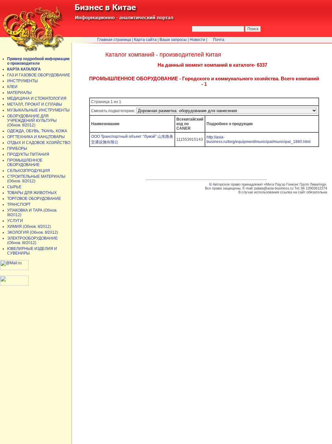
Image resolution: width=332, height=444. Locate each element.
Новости (197, 39)
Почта (218, 39)
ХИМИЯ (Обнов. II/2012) (29, 226)
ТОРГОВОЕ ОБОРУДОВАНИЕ (34, 198)
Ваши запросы (173, 39)
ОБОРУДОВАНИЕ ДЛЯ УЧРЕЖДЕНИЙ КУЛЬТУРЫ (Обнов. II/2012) (32, 120)
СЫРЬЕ (14, 187)
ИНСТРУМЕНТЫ (22, 81)
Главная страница (114, 39)
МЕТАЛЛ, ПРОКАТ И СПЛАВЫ (34, 104)
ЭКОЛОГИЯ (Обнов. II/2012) (32, 232)
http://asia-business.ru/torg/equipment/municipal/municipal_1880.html (259, 139)
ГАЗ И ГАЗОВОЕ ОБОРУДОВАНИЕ (38, 75)
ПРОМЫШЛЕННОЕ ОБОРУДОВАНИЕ (24, 162)
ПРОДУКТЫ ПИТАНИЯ (28, 154)
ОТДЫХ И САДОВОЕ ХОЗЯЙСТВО (38, 142)
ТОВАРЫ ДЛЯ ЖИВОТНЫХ (32, 192)
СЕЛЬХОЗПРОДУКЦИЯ (28, 170)
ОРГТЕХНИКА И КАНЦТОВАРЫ (36, 137)
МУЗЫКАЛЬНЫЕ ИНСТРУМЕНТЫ (38, 110)
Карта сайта (145, 39)
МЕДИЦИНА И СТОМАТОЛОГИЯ (36, 98)
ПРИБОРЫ (17, 148)
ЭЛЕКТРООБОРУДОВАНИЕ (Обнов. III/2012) (32, 240)
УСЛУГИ (15, 220)
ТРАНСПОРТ (18, 204)
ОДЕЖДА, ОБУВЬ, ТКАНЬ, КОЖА (37, 131)
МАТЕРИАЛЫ (19, 92)
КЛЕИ (12, 87)
